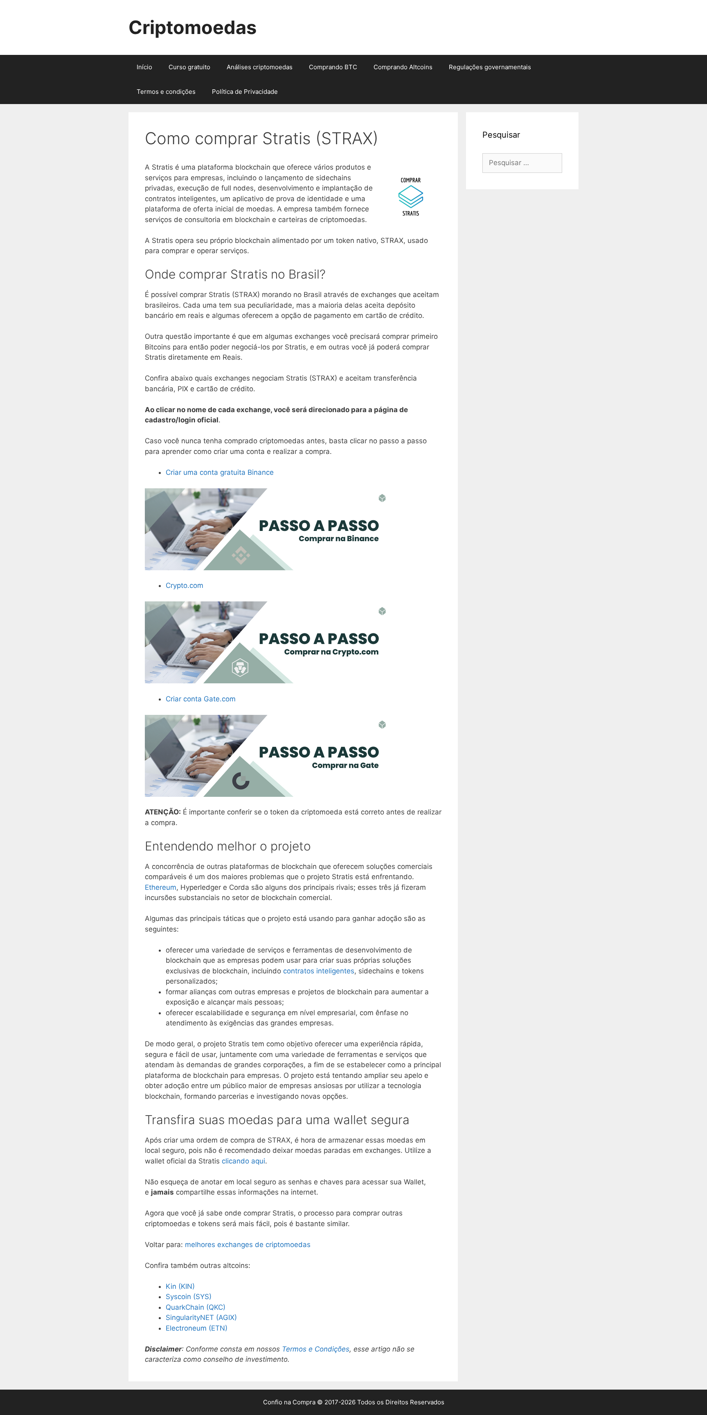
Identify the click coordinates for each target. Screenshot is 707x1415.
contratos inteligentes (318, 971)
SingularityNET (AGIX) (201, 1317)
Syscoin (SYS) (189, 1297)
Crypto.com (184, 585)
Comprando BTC (333, 67)
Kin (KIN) (180, 1286)
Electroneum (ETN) (196, 1328)
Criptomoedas (192, 27)
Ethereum (160, 887)
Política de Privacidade (245, 91)
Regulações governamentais (490, 67)
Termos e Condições (315, 1349)
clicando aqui (243, 1161)
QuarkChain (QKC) (195, 1307)
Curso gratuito (189, 67)
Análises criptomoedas (260, 67)
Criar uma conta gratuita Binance (220, 472)
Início (144, 67)
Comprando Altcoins (403, 67)
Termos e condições (166, 91)
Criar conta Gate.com (201, 699)
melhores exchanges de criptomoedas (248, 1244)
